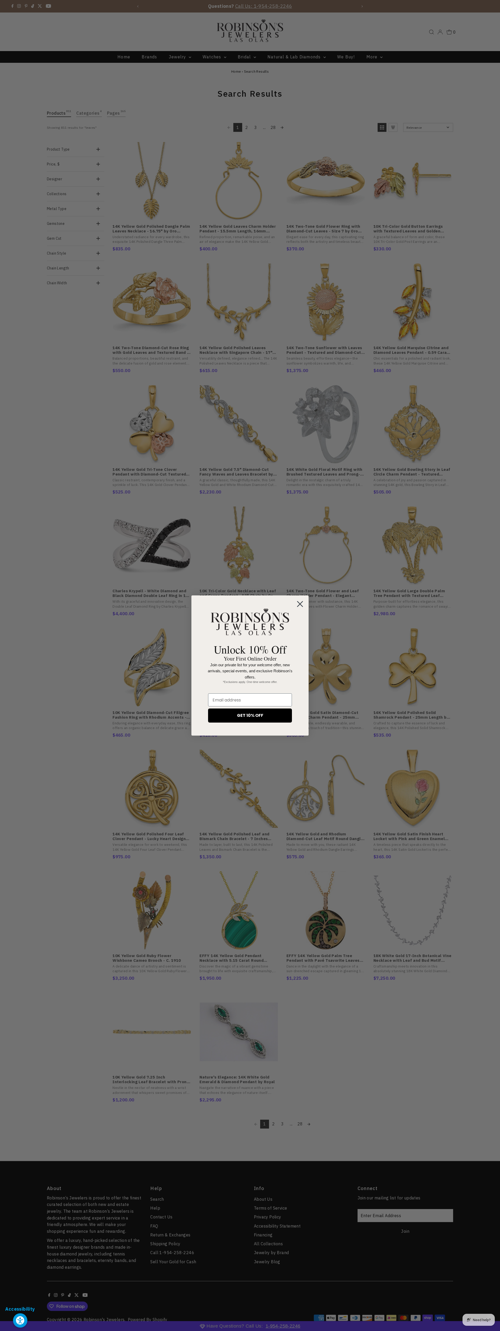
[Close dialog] (300, 604)
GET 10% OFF (250, 715)
